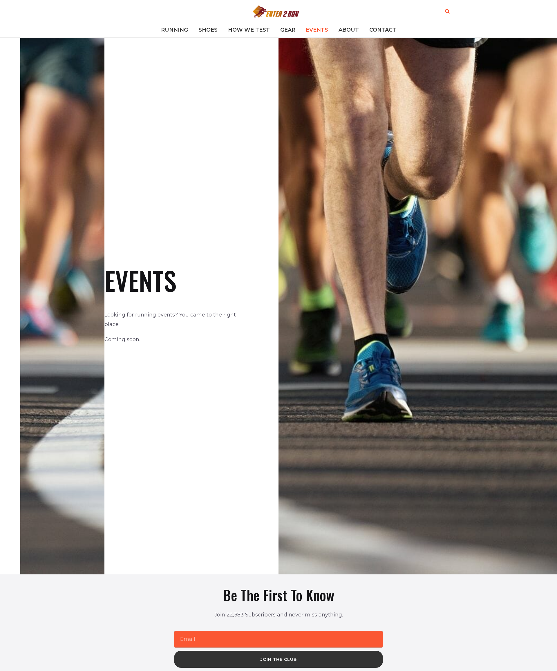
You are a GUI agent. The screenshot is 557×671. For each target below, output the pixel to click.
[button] (447, 11)
